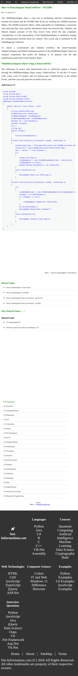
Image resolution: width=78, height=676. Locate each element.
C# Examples (65, 581)
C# (39, 534)
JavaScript (13, 581)
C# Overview (8, 406)
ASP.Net (13, 593)
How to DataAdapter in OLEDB (17, 293)
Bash (65, 557)
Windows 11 (39, 581)
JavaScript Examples (65, 587)
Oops (13, 632)
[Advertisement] (39, 250)
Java (39, 530)
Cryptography (65, 553)
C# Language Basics (11, 411)
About (30, 654)
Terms (62, 654)
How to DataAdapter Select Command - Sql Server (24, 298)
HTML (13, 573)
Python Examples (65, 575)
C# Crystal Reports (10, 442)
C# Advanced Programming (14, 496)
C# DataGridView (10, 487)
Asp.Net (13, 643)
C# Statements (9, 415)
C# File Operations (10, 433)
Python (39, 526)
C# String (7, 428)
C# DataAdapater (10, 469)
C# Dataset (8, 464)
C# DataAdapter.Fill (13, 322)
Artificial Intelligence (65, 536)
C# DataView (8, 473)
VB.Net (39, 549)
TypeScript (12, 585)
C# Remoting (8, 478)
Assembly (39, 553)
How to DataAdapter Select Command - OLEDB (23, 303)
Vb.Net (13, 647)
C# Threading (9, 451)
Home (15, 654)
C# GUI (6, 419)
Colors (39, 573)
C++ (39, 546)
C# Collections (9, 424)
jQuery (13, 589)
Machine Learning (65, 544)
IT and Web (39, 577)
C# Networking (9, 446)
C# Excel (7, 437)
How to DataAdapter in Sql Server (18, 287)
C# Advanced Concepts (12, 491)
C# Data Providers (10, 460)
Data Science (65, 549)
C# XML (7, 482)
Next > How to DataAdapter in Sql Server (60, 273)
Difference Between (39, 587)
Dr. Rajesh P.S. (10, 12)
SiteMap (46, 654)
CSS (13, 577)
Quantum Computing (65, 528)
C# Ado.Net (8, 455)
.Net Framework (13, 640)
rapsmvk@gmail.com (43, 504)
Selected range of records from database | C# (22, 327)
